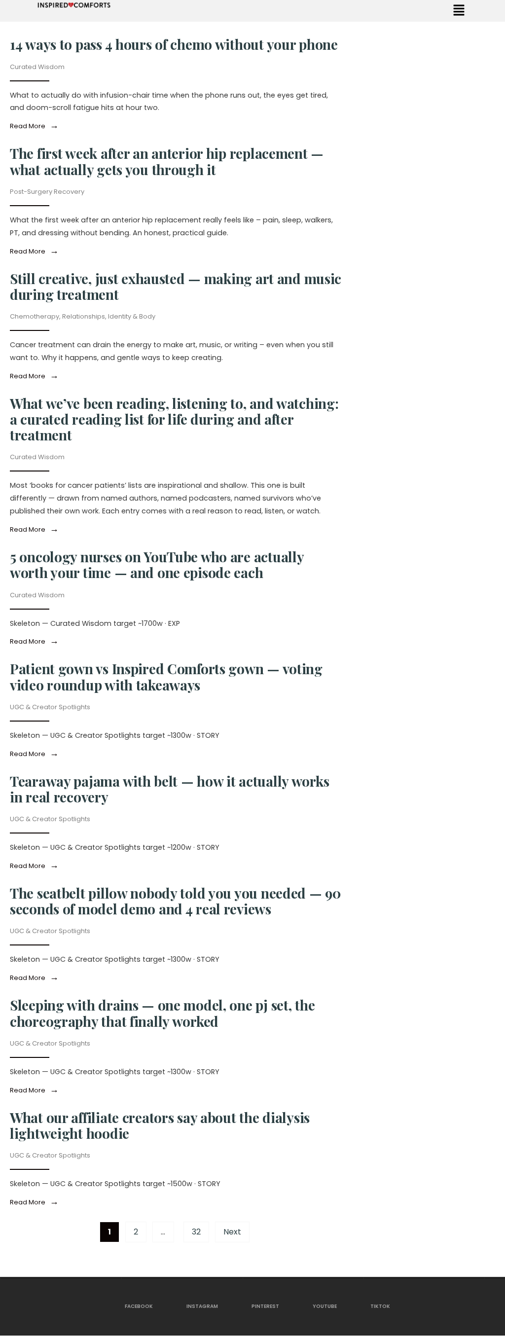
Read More (36, 126)
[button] (459, 11)
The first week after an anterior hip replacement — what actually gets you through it (167, 161)
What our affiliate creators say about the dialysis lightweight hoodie (160, 1125)
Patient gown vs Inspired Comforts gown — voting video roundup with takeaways (166, 676)
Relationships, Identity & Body (108, 316)
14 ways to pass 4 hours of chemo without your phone (174, 44)
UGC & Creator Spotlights (50, 707)
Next (232, 1231)
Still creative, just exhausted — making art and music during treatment (175, 286)
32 (196, 1231)
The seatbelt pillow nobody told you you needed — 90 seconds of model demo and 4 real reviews (175, 901)
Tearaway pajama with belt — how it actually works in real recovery (169, 789)
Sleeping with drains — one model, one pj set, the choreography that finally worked (162, 1013)
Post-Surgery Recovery (47, 191)
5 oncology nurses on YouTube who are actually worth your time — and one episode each (156, 564)
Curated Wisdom (37, 67)
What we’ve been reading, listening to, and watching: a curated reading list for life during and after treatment (174, 419)
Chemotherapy (34, 316)
